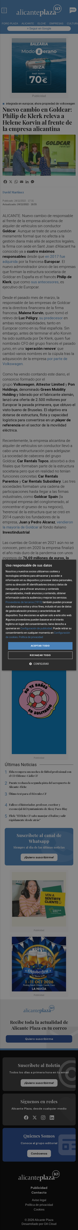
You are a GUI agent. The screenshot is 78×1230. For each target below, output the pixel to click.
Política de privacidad (31, 637)
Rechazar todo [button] (40, 655)
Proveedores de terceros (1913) (24, 602)
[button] (39, 664)
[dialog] (39, 615)
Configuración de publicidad (36, 628)
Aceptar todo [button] (40, 645)
